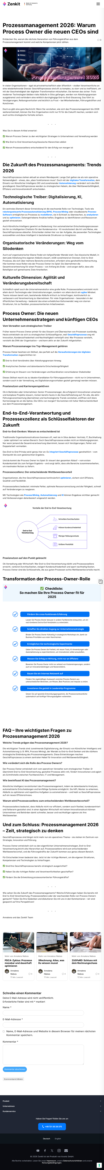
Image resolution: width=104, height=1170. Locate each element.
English (58, 1139)
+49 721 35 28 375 (53, 1126)
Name (7, 1007)
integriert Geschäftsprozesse (63, 452)
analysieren (92, 214)
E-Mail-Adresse (13, 1019)
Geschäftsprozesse (77, 334)
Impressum (51, 1161)
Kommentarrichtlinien (13, 1079)
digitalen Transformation (82, 180)
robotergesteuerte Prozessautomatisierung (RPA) (27, 211)
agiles (84, 292)
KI (63, 495)
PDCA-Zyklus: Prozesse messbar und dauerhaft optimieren (18, 963)
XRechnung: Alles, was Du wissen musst (51, 961)
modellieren (46, 214)
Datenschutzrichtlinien (73, 1161)
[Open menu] (98, 4)
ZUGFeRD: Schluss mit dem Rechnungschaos (84, 961)
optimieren (15, 217)
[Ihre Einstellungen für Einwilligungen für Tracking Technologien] (99, 1165)
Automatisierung (67, 183)
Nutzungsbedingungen (51, 1163)
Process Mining (60, 211)
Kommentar (10, 1041)
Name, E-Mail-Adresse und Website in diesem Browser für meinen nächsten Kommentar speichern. (51, 1033)
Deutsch (46, 1139)
